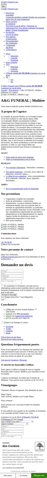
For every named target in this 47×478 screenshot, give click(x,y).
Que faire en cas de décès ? (16, 26)
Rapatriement (23, 30)
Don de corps (15, 19)
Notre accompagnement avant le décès (20, 159)
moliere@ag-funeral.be (24, 316)
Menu (4, 6)
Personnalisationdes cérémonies (12, 42)
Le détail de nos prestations (16, 176)
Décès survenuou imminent (11, 23)
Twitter (8, 329)
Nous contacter (11, 62)
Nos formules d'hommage (15, 168)
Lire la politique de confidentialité (13, 468)
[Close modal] (12, 259)
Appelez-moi (13, 257)
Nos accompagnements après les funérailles (22, 189)
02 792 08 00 (6, 242)
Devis (14, 50)
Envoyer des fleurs (13, 337)
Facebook (14, 60)
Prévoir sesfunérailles (10, 14)
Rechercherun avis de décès (12, 33)
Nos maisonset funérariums (11, 38)
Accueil (4, 90)
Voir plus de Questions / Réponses (14, 360)
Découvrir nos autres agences (12, 339)
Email (8, 333)
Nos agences (13, 90)
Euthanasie (25, 19)
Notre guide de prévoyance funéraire (20, 157)
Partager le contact (21, 322)
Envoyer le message (9, 295)
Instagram (14, 56)
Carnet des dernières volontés (17, 17)
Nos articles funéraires (27, 28)
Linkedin (14, 58)
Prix (16, 28)
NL (12, 82)
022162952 (24, 314)
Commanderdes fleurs (10, 46)
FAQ (8, 65)
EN (12, 80)
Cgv (2, 299)
